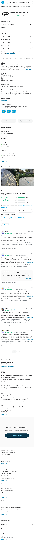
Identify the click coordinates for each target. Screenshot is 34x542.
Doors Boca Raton (5, 475)
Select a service (5, 21)
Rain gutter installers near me (8, 490)
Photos (14, 58)
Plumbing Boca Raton (6, 473)
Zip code (3, 27)
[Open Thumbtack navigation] (3, 2)
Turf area (3, 33)
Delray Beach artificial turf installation (10, 505)
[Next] (19, 351)
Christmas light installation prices (9, 459)
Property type (5, 45)
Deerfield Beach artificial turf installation (10, 502)
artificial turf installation (13, 6)
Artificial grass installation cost (8, 452)
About (2, 58)
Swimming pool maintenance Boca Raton (11, 469)
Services (8, 58)
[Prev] (14, 351)
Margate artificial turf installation (9, 512)
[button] (5, 14)
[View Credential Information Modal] (10, 360)
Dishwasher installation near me (8, 495)
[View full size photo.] (10, 177)
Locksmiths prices (5, 461)
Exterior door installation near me (9, 492)
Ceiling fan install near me (7, 488)
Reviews (20, 58)
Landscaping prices (5, 454)
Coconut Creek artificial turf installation (10, 509)
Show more (4, 463)
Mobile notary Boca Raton (7, 478)
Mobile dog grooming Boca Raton (9, 471)
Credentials (27, 58)
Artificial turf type (6, 39)
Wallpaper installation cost (7, 456)
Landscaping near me (6, 486)
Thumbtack (3, 6)
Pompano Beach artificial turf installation (11, 507)
